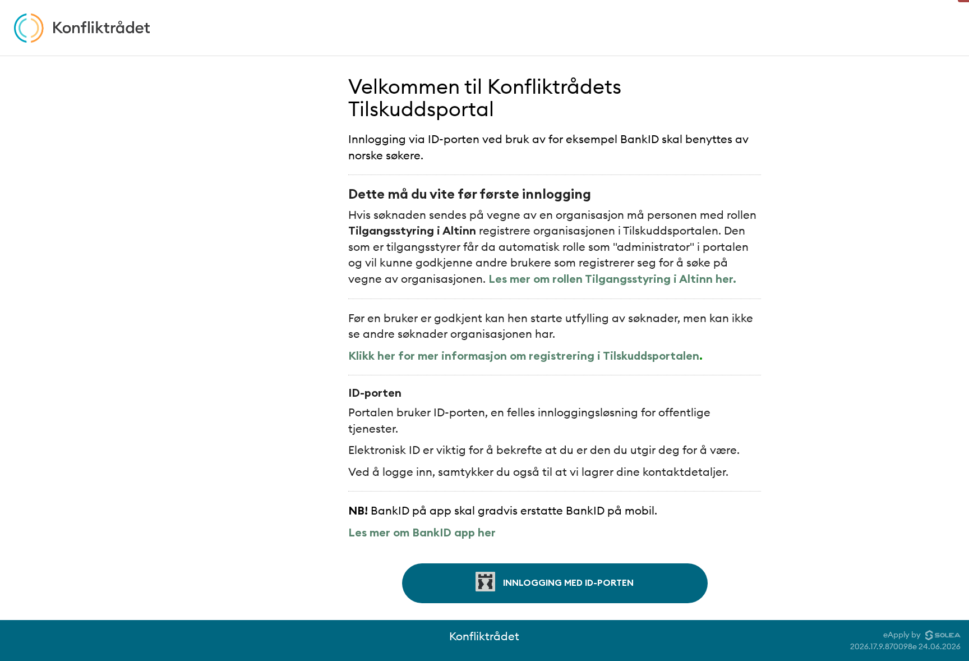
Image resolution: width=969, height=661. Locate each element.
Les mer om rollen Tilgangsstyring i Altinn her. (612, 279)
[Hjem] (82, 28)
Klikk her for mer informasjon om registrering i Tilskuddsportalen (523, 355)
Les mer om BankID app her (422, 532)
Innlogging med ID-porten (567, 581)
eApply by (902, 635)
